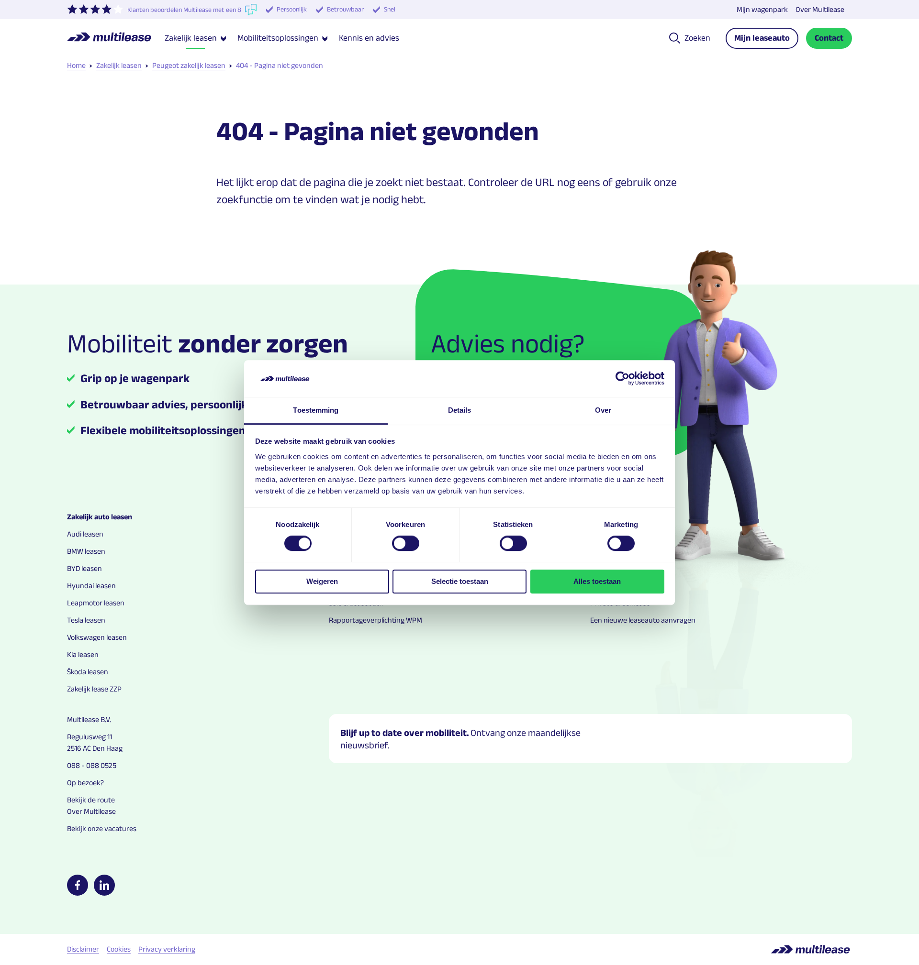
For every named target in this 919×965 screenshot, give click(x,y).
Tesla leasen (86, 620)
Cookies (119, 949)
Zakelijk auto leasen (99, 517)
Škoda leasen (87, 672)
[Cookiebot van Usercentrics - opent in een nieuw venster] (622, 379)
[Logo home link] (116, 38)
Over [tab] (603, 410)
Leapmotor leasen (95, 603)
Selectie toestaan (459, 581)
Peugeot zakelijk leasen (188, 65)
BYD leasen (84, 568)
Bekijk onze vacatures (101, 828)
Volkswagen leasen (97, 637)
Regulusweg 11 (89, 737)
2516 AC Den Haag (95, 748)
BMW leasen (86, 551)
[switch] (405, 543)
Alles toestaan (597, 581)
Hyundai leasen (91, 585)
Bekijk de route (91, 800)
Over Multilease (820, 9)
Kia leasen (83, 654)
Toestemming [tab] (315, 410)
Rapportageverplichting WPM (375, 620)
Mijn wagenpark (762, 9)
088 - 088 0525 (91, 765)
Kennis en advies (369, 38)
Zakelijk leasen (119, 65)
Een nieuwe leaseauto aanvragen (642, 620)
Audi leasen (85, 534)
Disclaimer (83, 949)
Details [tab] (459, 410)
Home (76, 65)
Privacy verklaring (166, 949)
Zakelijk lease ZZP (94, 689)
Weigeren (322, 581)
